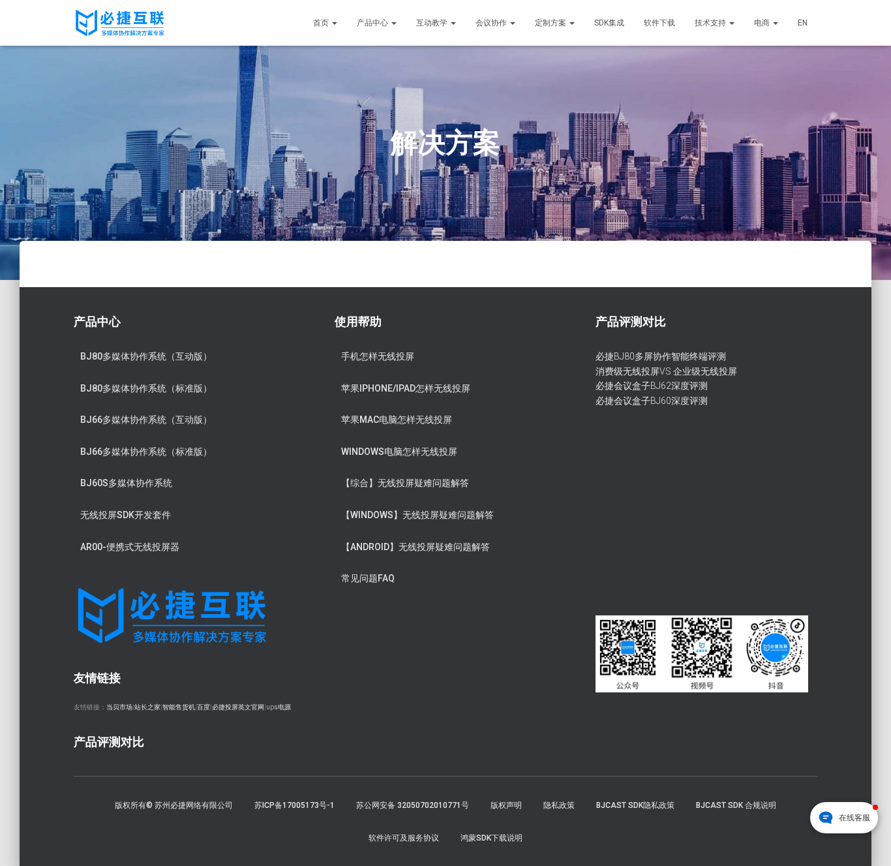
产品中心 (373, 22)
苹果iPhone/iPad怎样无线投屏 (405, 388)
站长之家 (147, 707)
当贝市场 (119, 707)
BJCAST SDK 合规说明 (736, 805)
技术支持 (711, 22)
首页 (322, 22)
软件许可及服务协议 (404, 838)
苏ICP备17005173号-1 (294, 805)
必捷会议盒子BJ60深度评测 (652, 400)
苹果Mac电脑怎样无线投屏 (396, 419)
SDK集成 (609, 22)
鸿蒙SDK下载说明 (491, 838)
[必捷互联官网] (119, 23)
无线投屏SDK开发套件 (125, 515)
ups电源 (278, 707)
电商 (763, 22)
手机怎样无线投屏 (377, 356)
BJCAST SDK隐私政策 (635, 805)
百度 (203, 707)
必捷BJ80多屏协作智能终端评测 (661, 356)
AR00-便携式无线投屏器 (129, 547)
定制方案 (551, 22)
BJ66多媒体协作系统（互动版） (146, 419)
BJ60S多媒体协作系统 (126, 483)
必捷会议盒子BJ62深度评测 (652, 385)
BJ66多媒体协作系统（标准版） (146, 451)
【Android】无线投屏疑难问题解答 (415, 547)
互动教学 (432, 22)
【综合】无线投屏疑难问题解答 (405, 483)
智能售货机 (178, 707)
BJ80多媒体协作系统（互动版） (146, 356)
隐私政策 (559, 805)
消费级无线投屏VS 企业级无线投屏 (666, 371)
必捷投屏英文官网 (238, 707)
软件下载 (659, 22)
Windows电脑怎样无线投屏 (399, 451)
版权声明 (506, 805)
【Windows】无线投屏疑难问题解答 (417, 515)
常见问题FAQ (368, 578)
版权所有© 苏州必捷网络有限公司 (174, 805)
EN (803, 22)
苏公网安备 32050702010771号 (412, 805)
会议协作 (492, 22)
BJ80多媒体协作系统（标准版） (146, 388)
